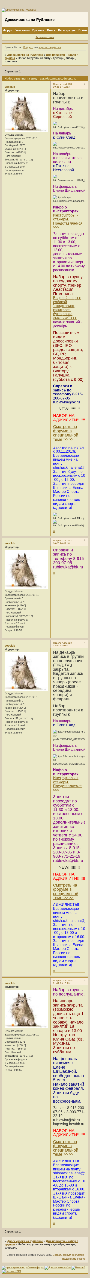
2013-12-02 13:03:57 (62, 644)
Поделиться (59, 84)
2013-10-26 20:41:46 (62, 542)
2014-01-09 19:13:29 (62, 981)
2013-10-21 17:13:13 (62, 85)
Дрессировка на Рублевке (25, 55)
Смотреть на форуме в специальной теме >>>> (65, 433)
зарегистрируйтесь (50, 47)
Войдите (28, 47)
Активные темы (45, 37)
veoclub (10, 86)
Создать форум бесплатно (68, 1254)
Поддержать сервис (73, 1258)
